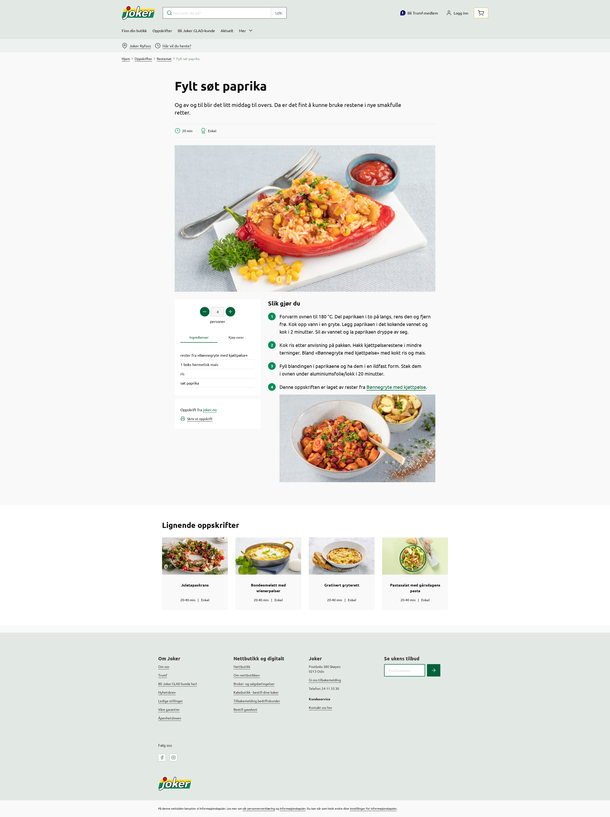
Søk (278, 12)
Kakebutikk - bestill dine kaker (256, 692)
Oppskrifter (162, 30)
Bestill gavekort (245, 709)
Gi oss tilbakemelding (325, 680)
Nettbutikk (242, 666)
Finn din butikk (134, 30)
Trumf (162, 675)
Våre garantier (169, 709)
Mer (242, 30)
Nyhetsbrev (167, 692)
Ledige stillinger (170, 701)
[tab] (199, 337)
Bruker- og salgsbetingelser (254, 684)
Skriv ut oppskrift (200, 418)
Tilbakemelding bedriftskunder (257, 701)
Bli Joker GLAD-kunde (196, 30)
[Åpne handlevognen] (481, 13)
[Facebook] (162, 757)
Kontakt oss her (320, 707)
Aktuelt (227, 30)
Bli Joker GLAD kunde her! (177, 684)
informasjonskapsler (292, 808)
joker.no (210, 409)
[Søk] (433, 670)
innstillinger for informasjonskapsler (373, 808)
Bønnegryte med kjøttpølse (396, 387)
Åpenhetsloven (169, 718)
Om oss (163, 666)
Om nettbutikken (247, 675)
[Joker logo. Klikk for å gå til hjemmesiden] (138, 13)
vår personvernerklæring (259, 808)
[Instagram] (173, 757)
